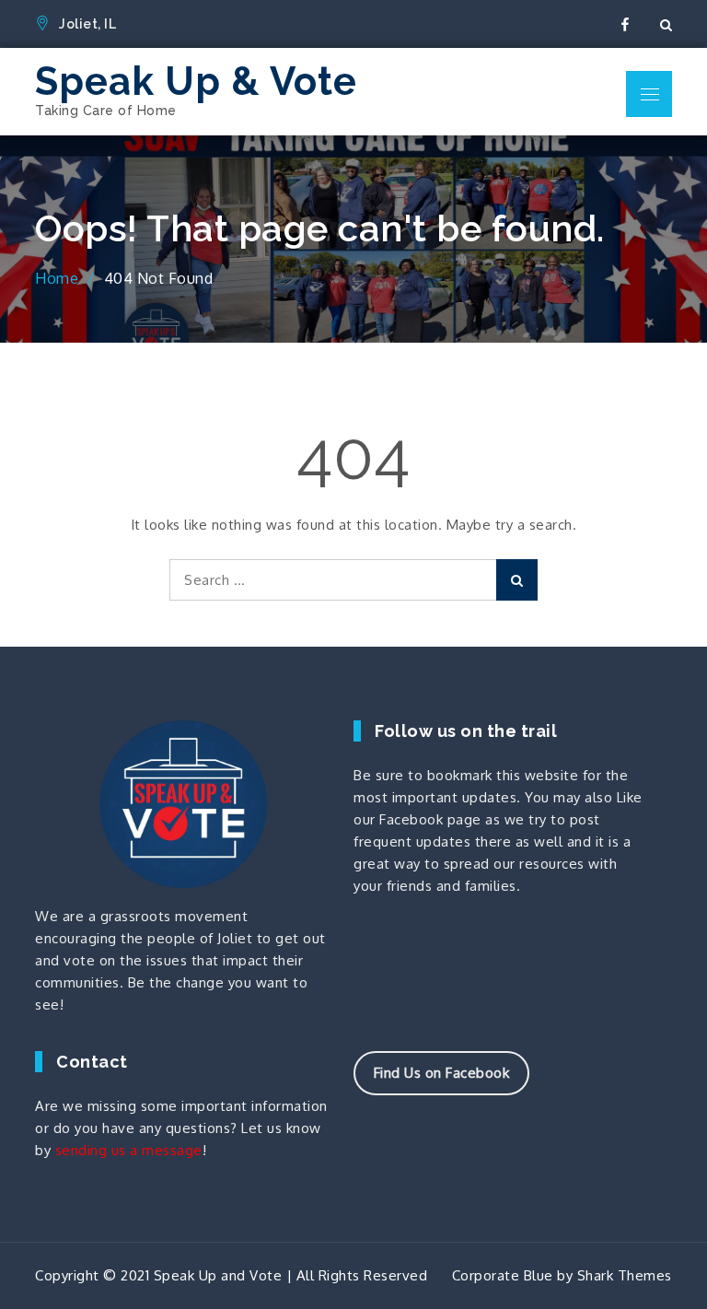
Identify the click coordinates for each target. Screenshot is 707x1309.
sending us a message (129, 1150)
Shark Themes (624, 1275)
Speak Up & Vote (196, 81)
